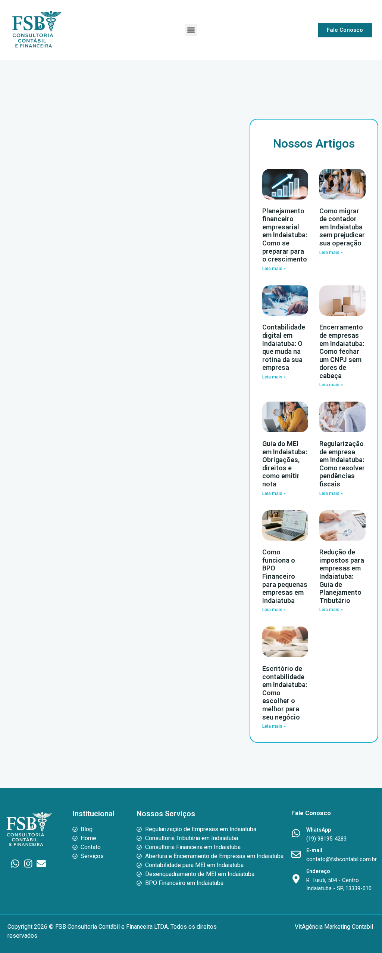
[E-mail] (296, 854)
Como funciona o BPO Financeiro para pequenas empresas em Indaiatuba (284, 576)
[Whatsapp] (15, 863)
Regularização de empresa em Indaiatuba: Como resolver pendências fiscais (342, 464)
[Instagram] (28, 863)
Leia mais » (274, 268)
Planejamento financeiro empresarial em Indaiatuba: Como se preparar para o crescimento (284, 235)
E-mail (314, 850)
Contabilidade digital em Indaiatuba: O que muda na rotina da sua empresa (283, 347)
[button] (191, 30)
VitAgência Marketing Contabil (335, 926)
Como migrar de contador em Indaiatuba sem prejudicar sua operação (342, 227)
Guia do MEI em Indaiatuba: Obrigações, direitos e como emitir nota (284, 464)
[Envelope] (41, 863)
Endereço (318, 871)
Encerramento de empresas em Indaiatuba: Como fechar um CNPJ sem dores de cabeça (341, 351)
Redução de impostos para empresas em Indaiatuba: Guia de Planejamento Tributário (341, 576)
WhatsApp (318, 830)
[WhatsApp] (296, 833)
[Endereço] (296, 879)
